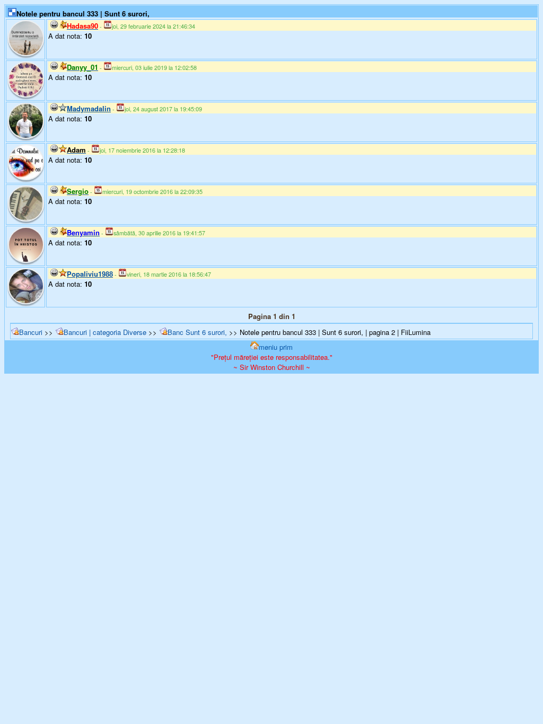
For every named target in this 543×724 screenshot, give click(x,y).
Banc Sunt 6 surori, (198, 332)
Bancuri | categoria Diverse (105, 332)
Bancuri (30, 332)
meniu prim (276, 347)
